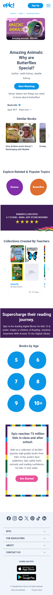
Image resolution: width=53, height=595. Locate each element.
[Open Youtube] (21, 518)
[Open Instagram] (15, 518)
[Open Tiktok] (38, 518)
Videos (21, 13)
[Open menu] (48, 5)
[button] (24, 270)
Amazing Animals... (33, 13)
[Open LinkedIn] (44, 518)
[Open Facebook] (9, 518)
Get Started (27, 478)
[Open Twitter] (26, 518)
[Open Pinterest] (32, 518)
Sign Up (35, 5)
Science (13, 13)
